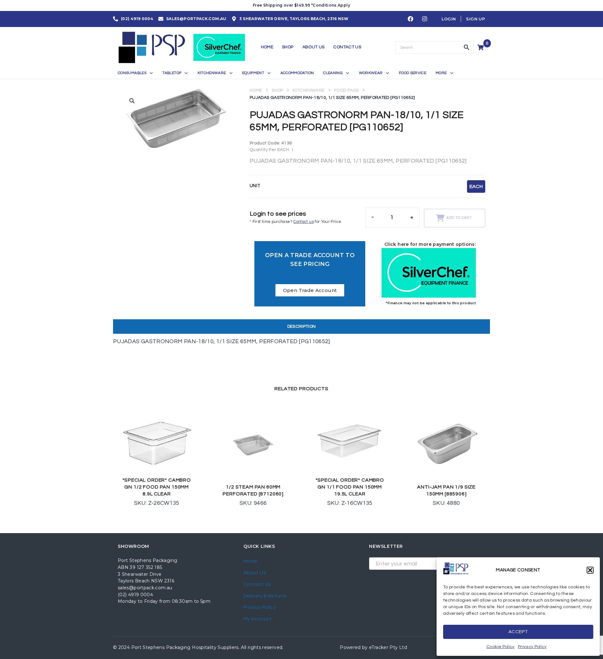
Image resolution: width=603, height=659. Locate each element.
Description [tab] (301, 326)
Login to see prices (278, 214)
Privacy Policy (532, 647)
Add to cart (459, 218)
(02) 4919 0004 (135, 594)
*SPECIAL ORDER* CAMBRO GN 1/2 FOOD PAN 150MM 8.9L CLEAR (156, 487)
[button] (590, 570)
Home (256, 90)
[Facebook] (410, 19)
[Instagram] (424, 19)
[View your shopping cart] (481, 47)
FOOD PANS (346, 90)
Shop (277, 90)
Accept (518, 631)
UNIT (255, 185)
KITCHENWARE (308, 90)
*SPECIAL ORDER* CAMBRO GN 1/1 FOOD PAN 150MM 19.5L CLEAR (350, 487)
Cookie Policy (500, 647)
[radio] (476, 186)
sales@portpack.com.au (145, 588)
